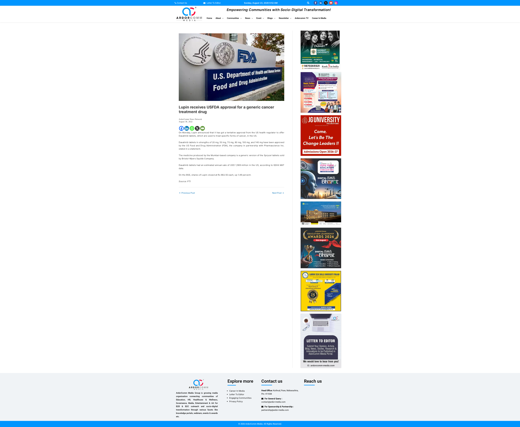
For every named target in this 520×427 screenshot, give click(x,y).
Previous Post (187, 193)
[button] (219, 18)
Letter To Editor (236, 394)
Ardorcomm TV (301, 18)
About (218, 18)
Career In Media (319, 18)
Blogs (270, 18)
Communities (233, 18)
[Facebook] (181, 128)
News (247, 18)
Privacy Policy (236, 401)
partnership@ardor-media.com (275, 410)
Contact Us (181, 3)
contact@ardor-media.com (273, 402)
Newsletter (284, 18)
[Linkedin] (186, 128)
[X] (197, 128)
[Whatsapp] (192, 128)
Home (209, 18)
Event (258, 18)
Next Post (278, 193)
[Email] (202, 128)
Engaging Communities (240, 398)
